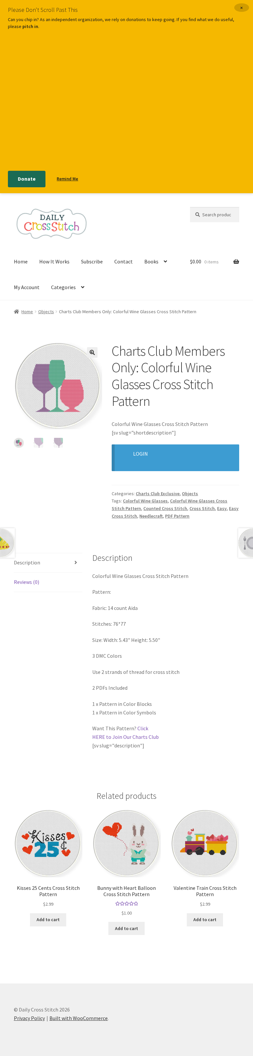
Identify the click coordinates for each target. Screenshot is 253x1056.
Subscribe (92, 261)
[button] (92, 352)
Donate (27, 178)
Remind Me (67, 179)
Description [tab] (27, 562)
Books (151, 261)
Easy (222, 508)
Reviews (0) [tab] (26, 582)
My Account (27, 287)
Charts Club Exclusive (158, 494)
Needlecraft (151, 516)
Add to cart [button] (48, 919)
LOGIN (140, 453)
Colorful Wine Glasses (145, 501)
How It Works (54, 261)
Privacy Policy (29, 1018)
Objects (46, 312)
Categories (63, 287)
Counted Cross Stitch (165, 508)
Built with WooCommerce (78, 1018)
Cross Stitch (202, 508)
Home (21, 261)
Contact (123, 261)
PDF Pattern (177, 516)
